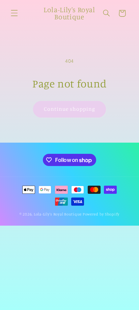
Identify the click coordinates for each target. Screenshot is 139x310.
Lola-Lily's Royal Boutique (58, 214)
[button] (14, 13)
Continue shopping (69, 109)
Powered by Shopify (101, 214)
